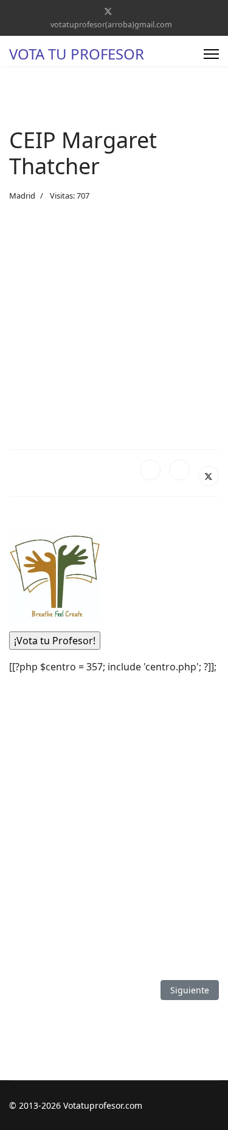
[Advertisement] (114, 326)
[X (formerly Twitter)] (208, 476)
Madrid (22, 195)
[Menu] (211, 54)
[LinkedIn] (179, 470)
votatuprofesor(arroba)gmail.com (111, 24)
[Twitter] (108, 11)
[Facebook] (150, 470)
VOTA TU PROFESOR (76, 54)
